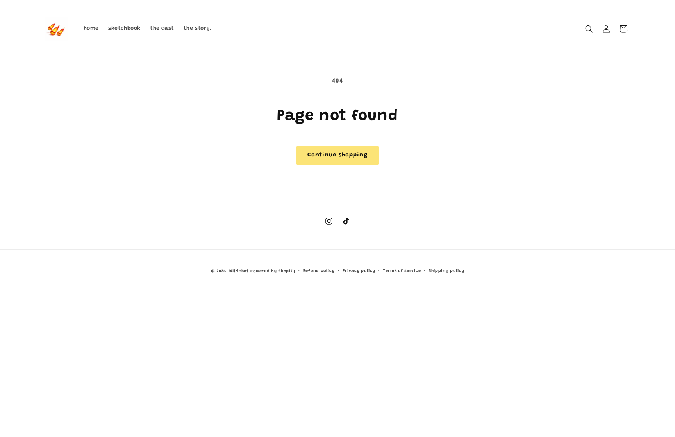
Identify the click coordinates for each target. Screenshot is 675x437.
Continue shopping (337, 155)
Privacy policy (359, 271)
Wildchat (239, 271)
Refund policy (319, 271)
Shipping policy (446, 271)
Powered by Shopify (272, 271)
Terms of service (402, 271)
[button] (589, 29)
